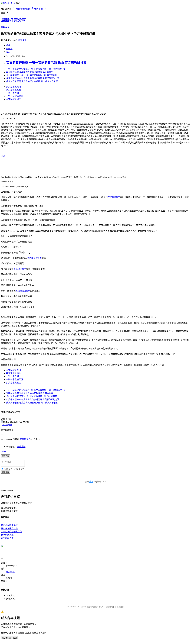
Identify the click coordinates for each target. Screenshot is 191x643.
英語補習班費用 (23, 291)
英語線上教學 (20, 269)
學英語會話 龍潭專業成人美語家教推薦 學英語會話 (29, 72)
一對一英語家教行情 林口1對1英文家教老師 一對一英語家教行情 (35, 69)
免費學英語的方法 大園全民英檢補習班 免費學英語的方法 (32, 78)
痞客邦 (23, 439)
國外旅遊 (21, 446)
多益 (3, 156)
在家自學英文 (114, 197)
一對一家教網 (12, 93)
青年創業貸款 (7, 535)
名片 (8, 52)
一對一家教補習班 (14, 96)
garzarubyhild (6, 425)
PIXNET (76, 607)
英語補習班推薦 (34, 258)
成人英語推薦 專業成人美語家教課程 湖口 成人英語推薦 (32, 81)
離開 (15, 638)
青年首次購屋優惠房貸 (11, 532)
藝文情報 (22, 40)
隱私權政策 (110, 607)
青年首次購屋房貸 (9, 525)
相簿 (8, 45)
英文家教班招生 (13, 99)
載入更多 (5, 456)
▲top (3, 451)
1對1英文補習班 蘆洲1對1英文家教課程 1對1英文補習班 (31, 75)
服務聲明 (120, 607)
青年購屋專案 (7, 538)
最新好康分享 (13, 20)
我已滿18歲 (6, 638)
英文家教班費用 (13, 87)
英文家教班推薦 (13, 90)
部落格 (9, 48)
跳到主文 (5, 27)
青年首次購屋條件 (9, 528)
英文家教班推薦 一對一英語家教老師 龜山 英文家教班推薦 (46, 62)
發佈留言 (5, 472)
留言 (28, 439)
